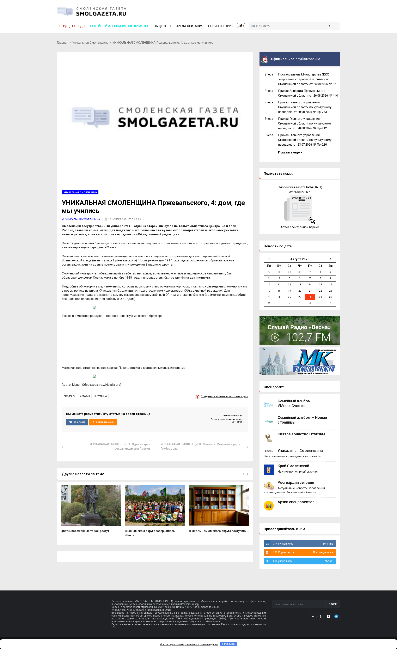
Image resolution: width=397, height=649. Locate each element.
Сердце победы (72, 26)
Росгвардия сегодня (296, 482)
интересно (100, 396)
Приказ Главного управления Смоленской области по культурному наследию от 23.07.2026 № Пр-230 (304, 139)
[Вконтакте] (313, 616)
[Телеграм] (336, 616)
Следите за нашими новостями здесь (224, 396)
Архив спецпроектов (296, 502)
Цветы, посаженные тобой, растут (85, 531)
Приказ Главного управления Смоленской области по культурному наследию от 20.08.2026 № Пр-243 (304, 107)
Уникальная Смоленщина (90, 42)
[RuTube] (328, 616)
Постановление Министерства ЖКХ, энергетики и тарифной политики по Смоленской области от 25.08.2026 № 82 (307, 79)
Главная (62, 42)
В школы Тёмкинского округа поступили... (219, 531)
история (85, 396)
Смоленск (69, 396)
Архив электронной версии (300, 227)
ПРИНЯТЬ (228, 644)
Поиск (333, 604)
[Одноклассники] (320, 616)
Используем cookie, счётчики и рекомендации (189, 644)
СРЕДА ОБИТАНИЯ (189, 26)
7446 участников (303, 543)
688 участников (303, 561)
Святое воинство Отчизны (301, 434)
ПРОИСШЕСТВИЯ (220, 26)
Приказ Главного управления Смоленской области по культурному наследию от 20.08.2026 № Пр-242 (304, 123)
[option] (91, 511)
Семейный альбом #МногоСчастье (119, 26)
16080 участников (303, 552)
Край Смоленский (293, 466)
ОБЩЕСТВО (162, 26)
